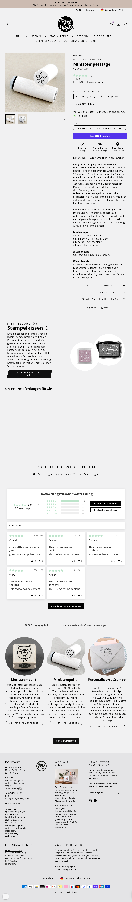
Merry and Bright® (87, 59)
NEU (19, 36)
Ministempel (35, 36)
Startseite (77, 55)
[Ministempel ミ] (66, 656)
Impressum (10, 863)
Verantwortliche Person (100, 299)
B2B (93, 41)
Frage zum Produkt (100, 285)
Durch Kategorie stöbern (29, 373)
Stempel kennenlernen (107, 726)
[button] (80, 75)
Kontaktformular (13, 803)
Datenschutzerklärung (15, 852)
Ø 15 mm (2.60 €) (109, 96)
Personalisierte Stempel (95, 36)
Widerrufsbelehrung (14, 855)
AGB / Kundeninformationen (18, 858)
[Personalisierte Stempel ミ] (107, 656)
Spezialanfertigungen (65, 866)
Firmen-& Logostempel (65, 869)
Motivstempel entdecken (24, 723)
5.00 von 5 (33, 505)
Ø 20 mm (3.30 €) (85, 103)
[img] (16, 535)
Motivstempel (60, 36)
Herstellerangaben (100, 292)
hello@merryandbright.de (17, 798)
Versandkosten (96, 82)
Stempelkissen (47, 41)
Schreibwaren (74, 41)
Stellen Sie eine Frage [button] (105, 510)
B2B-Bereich (11, 861)
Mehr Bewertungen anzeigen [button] (65, 606)
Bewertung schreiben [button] (105, 503)
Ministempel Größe (88, 91)
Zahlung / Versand (13, 850)
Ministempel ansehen (66, 723)
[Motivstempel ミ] (24, 656)
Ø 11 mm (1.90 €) (85, 96)
